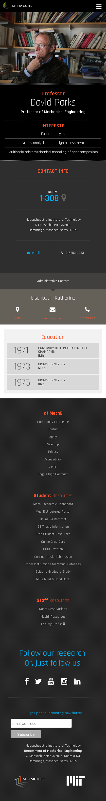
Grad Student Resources (53, 534)
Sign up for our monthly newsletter (54, 713)
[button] (99, 7)
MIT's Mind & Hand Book (53, 579)
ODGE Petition (53, 549)
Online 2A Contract (53, 519)
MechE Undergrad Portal (53, 511)
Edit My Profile (52, 624)
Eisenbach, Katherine (53, 298)
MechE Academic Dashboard (53, 504)
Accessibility (53, 459)
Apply (53, 437)
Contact (53, 429)
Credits (53, 467)
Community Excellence (53, 422)
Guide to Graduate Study (53, 571)
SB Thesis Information (53, 526)
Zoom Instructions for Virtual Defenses (53, 564)
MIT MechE (17, 6)
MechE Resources (53, 616)
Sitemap (53, 444)
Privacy (53, 452)
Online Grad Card (53, 542)
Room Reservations (53, 609)
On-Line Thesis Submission (53, 557)
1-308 (49, 197)
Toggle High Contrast (53, 474)
